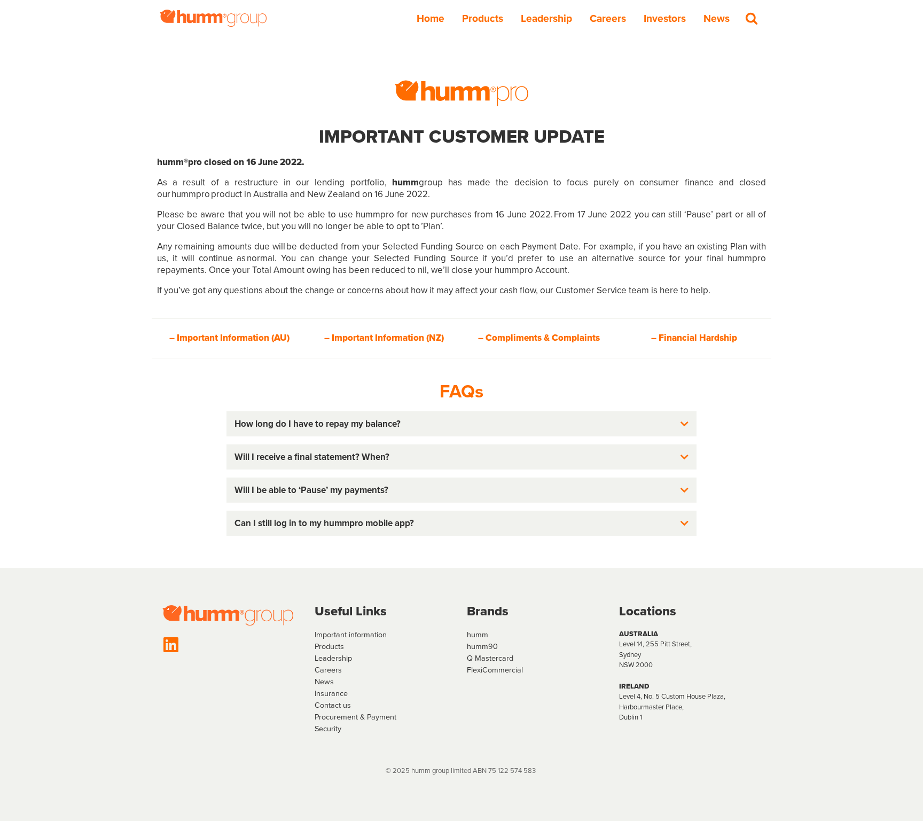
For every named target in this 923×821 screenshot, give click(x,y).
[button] (461, 423)
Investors (665, 18)
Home (430, 18)
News (716, 18)
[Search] (751, 18)
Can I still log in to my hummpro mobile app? (324, 523)
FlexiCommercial (495, 670)
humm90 (482, 646)
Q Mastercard (490, 658)
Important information (351, 634)
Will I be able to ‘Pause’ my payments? (311, 490)
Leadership (546, 18)
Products (482, 18)
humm (477, 634)
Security (328, 728)
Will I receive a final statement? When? (311, 457)
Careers (608, 18)
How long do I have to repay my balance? (317, 424)
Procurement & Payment (355, 717)
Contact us (333, 705)
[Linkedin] (170, 644)
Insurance (331, 693)
